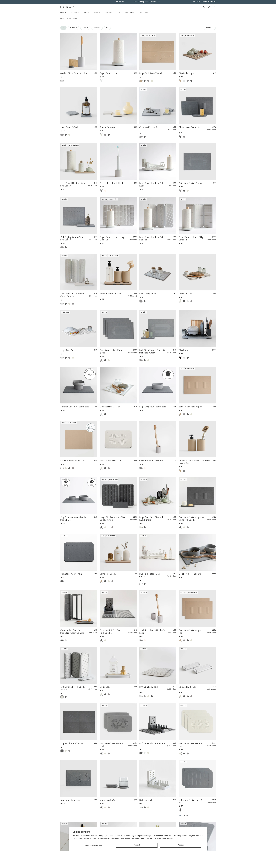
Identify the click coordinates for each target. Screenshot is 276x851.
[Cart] (213, 7)
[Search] (203, 7)
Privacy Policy (167, 839)
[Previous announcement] (112, 2)
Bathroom (97, 13)
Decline (180, 845)
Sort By (208, 28)
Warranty (196, 1)
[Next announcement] (164, 2)
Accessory (96, 28)
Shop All (63, 13)
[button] (94, 67)
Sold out (79, 511)
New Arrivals (75, 13)
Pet (119, 13)
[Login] (208, 7)
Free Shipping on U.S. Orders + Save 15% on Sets (138, 2)
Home (62, 18)
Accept (137, 845)
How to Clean (144, 13)
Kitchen (86, 13)
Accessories (109, 13)
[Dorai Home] (67, 7)
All (63, 28)
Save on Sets (129, 13)
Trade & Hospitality (209, 1)
